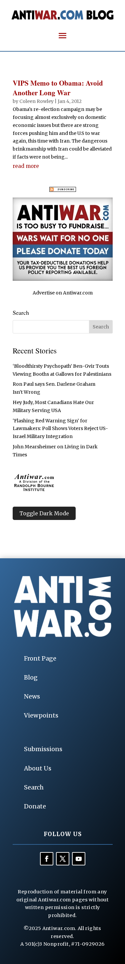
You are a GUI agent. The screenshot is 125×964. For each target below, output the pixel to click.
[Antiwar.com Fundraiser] (63, 279)
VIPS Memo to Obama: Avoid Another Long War (58, 88)
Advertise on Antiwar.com (63, 293)
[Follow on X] (62, 858)
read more (26, 166)
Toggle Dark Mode (44, 513)
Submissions (43, 749)
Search (34, 787)
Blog (31, 677)
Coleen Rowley (36, 101)
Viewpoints (41, 715)
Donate (35, 806)
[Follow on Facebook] (46, 858)
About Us (37, 768)
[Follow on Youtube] (78, 858)
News (32, 696)
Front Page (40, 658)
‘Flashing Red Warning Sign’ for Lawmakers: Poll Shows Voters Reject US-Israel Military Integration (60, 429)
